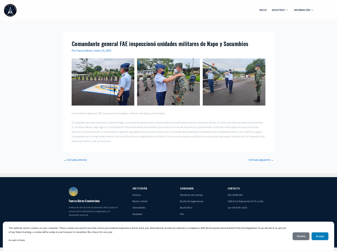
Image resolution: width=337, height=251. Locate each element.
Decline (301, 236)
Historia (137, 195)
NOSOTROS (278, 10)
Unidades (137, 214)
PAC (182, 214)
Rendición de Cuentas (191, 195)
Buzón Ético (186, 207)
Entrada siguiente (261, 159)
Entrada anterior (75, 159)
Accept (320, 236)
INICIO (263, 10)
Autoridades (139, 207)
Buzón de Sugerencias (192, 201)
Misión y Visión (140, 201)
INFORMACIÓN (302, 10)
